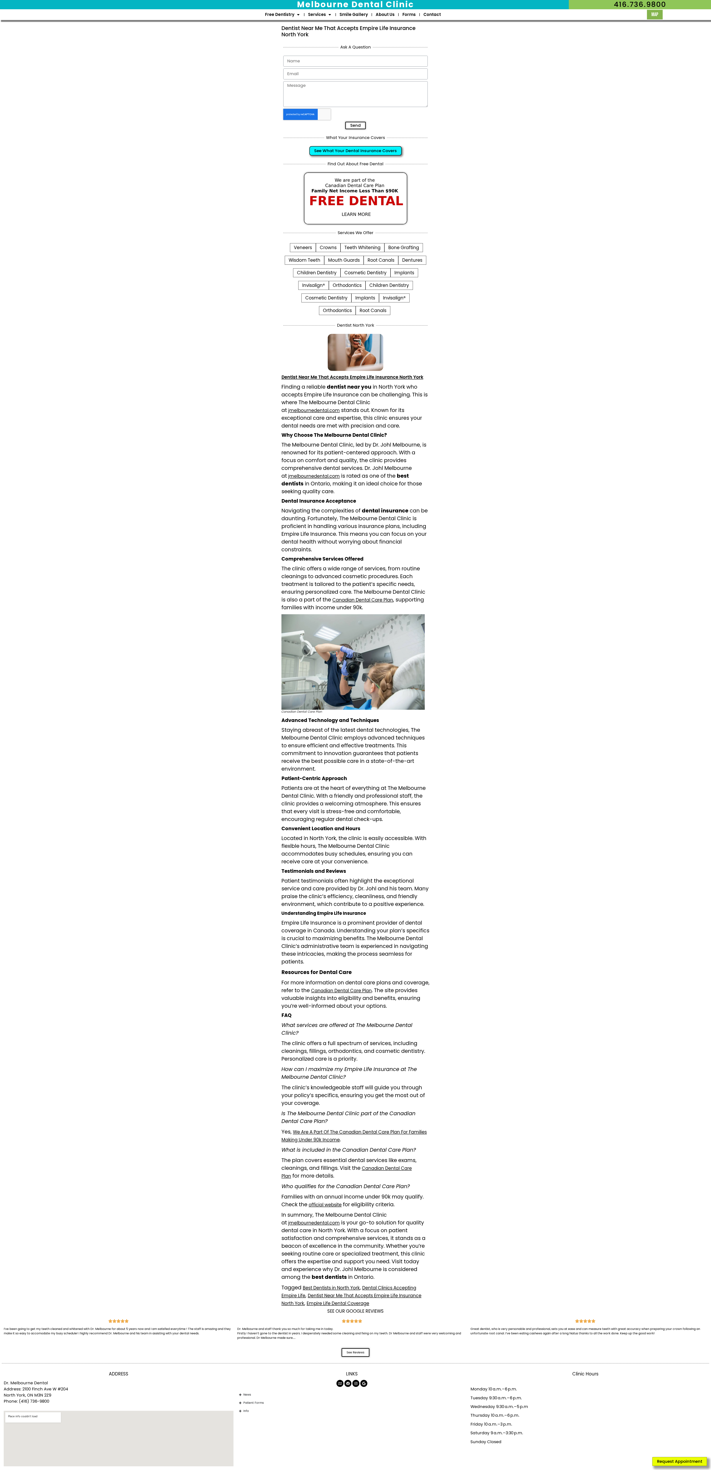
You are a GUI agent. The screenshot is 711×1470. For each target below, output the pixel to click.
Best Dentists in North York (331, 1288)
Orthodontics (347, 285)
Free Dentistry (279, 14)
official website (325, 1205)
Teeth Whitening (362, 247)
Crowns (328, 247)
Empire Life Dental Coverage (338, 1303)
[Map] (339, 1383)
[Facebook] (347, 1383)
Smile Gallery (354, 14)
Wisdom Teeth (304, 260)
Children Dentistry (317, 273)
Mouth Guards (344, 260)
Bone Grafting (403, 247)
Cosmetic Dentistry (365, 273)
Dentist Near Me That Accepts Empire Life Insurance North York (352, 377)
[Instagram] (355, 1383)
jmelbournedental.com (314, 410)
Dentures (412, 260)
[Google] (363, 1383)
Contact (432, 14)
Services (317, 14)
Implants (404, 273)
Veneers (303, 247)
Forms (409, 14)
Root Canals (381, 260)
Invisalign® (313, 285)
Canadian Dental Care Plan (362, 600)
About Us (385, 14)
